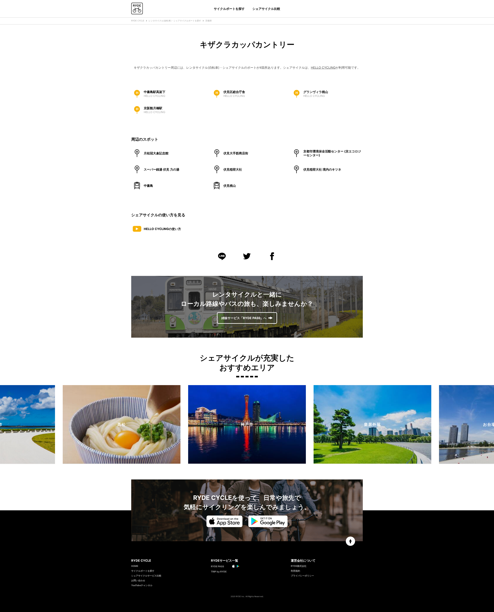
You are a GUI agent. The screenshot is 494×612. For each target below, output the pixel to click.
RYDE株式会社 (298, 566)
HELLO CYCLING (323, 67)
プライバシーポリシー (302, 575)
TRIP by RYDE (219, 571)
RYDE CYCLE (137, 20)
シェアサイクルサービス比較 (146, 575)
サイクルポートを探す (229, 9)
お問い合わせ (138, 580)
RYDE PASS (217, 566)
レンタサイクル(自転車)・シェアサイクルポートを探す (175, 20)
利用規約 (295, 570)
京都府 (208, 20)
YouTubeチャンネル (141, 585)
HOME (134, 566)
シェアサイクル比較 (266, 9)
